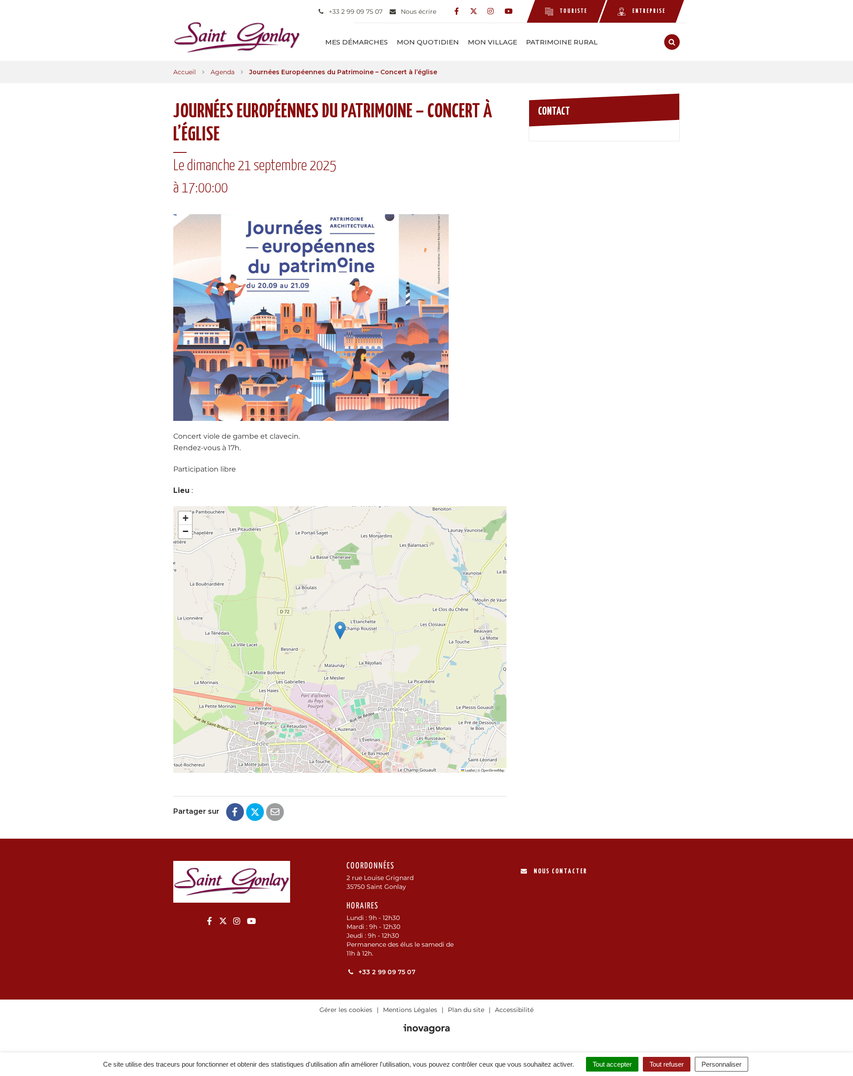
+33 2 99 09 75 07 (386, 972)
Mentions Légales (410, 1010)
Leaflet (469, 770)
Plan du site (466, 1010)
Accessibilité (514, 1010)
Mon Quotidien (428, 42)
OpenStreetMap (492, 770)
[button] (340, 630)
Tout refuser (667, 1064)
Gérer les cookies (345, 1010)
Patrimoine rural (562, 42)
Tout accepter (612, 1064)
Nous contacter (560, 871)
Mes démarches (356, 42)
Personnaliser (721, 1064)
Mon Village (492, 42)
